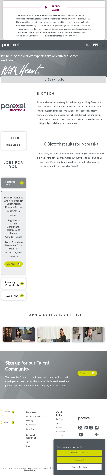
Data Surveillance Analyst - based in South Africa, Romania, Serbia (13, 202)
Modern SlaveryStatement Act (38, 468)
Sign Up (75, 166)
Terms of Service (20, 468)
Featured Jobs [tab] (10, 183)
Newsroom (60, 431)
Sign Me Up (84, 373)
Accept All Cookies (79, 453)
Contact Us (7, 412)
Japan (28, 442)
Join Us (6, 423)
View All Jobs (11, 264)
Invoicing (29, 420)
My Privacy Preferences (35, 416)
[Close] (102, 443)
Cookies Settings (30, 470)
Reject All (79, 460)
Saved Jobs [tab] (11, 295)
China (28, 446)
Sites (58, 423)
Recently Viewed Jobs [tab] (12, 283)
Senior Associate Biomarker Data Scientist (14, 245)
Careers (59, 427)
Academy (60, 436)
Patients (59, 419)
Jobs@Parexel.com (48, 32)
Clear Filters (13, 145)
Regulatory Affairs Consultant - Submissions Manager (13, 226)
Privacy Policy (7, 468)
